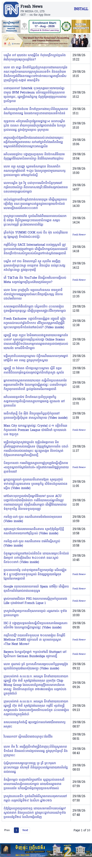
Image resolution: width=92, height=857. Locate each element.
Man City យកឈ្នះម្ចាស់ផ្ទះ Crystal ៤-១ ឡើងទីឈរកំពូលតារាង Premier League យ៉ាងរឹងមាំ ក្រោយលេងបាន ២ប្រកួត (35, 430)
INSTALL (81, 9)
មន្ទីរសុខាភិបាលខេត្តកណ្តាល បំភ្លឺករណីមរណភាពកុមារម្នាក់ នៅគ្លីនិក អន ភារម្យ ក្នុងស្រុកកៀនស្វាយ (36, 358)
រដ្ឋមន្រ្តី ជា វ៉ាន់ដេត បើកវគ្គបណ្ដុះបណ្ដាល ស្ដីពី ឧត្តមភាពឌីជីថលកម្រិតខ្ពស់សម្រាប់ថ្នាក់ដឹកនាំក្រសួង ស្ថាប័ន (34, 370)
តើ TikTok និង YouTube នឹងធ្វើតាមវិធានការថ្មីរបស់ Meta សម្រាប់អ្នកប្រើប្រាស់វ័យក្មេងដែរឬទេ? (35, 280)
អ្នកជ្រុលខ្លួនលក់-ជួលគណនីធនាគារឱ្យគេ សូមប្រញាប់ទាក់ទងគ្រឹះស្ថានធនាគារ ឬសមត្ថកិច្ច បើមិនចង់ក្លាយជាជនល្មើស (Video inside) (35, 484)
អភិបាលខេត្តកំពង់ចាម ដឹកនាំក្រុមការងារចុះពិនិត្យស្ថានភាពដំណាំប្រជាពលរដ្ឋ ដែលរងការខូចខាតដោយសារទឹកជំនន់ (36, 111)
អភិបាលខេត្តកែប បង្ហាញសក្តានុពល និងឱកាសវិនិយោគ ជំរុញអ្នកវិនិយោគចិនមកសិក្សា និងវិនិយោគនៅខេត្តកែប (34, 156)
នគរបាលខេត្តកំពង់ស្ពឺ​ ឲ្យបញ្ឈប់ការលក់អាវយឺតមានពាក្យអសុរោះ (34, 724)
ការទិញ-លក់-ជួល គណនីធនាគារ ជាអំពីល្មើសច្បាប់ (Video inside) (32, 543)
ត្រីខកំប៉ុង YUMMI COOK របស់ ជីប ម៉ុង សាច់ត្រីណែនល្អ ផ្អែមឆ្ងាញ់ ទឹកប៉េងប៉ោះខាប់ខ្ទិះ (36, 234)
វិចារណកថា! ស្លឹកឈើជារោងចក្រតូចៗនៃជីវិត (28, 737)
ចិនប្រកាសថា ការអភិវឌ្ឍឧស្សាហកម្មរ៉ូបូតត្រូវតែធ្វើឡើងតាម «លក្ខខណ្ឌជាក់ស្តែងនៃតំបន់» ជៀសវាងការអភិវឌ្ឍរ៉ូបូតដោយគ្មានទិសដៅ (36, 467)
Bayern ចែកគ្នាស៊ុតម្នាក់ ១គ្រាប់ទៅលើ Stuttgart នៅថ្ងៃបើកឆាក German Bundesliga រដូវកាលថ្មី (35, 654)
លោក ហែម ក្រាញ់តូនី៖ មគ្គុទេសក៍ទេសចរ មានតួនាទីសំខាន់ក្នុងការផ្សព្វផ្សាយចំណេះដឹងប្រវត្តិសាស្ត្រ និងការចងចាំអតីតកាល (33, 294)
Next (25, 830)
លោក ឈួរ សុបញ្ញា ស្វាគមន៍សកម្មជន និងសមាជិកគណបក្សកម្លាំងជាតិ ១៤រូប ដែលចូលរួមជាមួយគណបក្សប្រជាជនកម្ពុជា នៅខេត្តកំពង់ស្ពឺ (34, 171)
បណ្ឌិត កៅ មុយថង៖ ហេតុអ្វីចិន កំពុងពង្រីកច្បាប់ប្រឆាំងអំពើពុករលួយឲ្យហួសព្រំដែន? (35, 57)
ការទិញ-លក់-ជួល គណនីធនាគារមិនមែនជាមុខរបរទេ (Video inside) (33, 519)
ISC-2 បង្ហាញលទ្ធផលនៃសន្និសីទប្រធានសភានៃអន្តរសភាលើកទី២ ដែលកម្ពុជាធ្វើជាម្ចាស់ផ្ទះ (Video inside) (35, 625)
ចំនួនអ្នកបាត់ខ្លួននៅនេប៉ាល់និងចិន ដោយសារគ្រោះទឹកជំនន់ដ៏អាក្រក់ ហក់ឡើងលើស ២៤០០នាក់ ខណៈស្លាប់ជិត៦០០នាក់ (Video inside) (36, 558)
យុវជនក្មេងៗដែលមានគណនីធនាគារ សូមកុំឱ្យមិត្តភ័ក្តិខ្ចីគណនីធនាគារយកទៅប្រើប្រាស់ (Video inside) (34, 531)
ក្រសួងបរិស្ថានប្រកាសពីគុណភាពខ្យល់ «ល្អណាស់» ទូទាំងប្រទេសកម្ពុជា (35, 613)
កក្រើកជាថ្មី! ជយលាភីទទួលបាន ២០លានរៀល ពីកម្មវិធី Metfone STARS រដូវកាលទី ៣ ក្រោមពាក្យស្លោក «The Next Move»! (34, 639)
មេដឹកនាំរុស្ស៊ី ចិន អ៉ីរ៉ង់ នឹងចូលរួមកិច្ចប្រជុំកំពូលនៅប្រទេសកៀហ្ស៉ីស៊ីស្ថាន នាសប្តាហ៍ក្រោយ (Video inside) (35, 415)
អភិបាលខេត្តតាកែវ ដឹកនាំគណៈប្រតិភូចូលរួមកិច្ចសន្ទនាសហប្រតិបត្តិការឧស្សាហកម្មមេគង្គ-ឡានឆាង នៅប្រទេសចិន (34, 401)
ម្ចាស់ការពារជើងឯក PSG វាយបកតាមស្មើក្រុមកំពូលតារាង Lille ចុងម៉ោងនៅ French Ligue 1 (35, 601)
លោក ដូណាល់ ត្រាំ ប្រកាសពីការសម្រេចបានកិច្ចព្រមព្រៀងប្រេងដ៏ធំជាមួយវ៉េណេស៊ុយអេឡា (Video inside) (36, 666)
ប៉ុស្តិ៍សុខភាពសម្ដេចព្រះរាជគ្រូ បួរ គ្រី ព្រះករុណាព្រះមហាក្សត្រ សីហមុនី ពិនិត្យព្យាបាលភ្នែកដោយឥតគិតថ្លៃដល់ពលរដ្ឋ (36, 767)
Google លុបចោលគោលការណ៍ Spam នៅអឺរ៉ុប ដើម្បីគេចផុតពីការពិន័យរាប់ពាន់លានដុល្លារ (36, 588)
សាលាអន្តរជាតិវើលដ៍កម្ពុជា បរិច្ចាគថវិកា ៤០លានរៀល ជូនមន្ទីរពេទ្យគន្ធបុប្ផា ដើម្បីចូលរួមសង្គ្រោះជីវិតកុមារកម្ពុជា (35, 308)
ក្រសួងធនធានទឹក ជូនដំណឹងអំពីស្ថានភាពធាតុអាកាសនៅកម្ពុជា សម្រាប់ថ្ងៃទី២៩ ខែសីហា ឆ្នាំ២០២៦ (35, 798)
